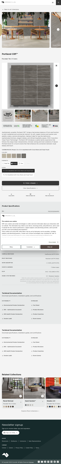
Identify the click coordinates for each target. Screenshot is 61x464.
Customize (30, 247)
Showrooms (5, 441)
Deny (11, 247)
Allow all (49, 247)
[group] (23, 116)
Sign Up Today (10, 432)
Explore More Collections (29, 411)
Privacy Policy (19, 447)
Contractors (23, 441)
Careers (11, 447)
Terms (37, 447)
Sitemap (31, 462)
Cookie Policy (29, 447)
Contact (4, 447)
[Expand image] (56, 65)
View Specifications (29, 188)
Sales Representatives (35, 441)
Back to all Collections (11, 9)
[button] (58, 29)
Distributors (14, 441)
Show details (52, 242)
